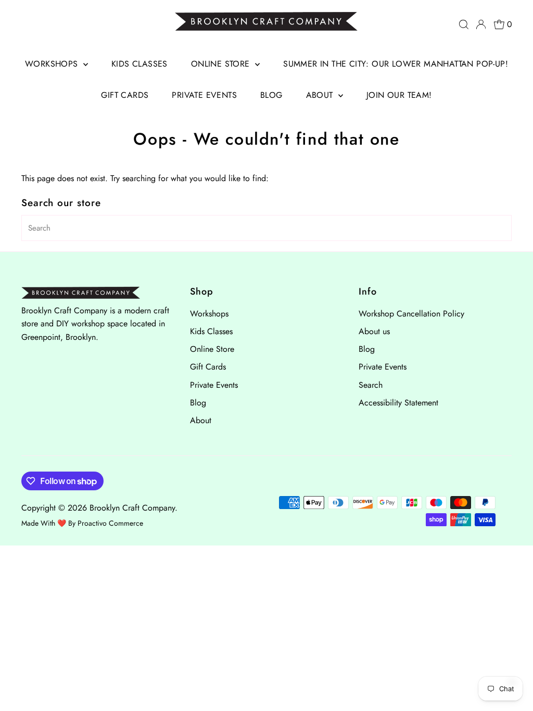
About (321, 95)
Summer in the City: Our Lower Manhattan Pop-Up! (395, 64)
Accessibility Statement (398, 403)
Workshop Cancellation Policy (411, 314)
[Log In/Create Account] (481, 24)
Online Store (221, 64)
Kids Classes (139, 64)
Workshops (53, 64)
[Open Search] (463, 24)
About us (374, 331)
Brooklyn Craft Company (132, 508)
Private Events (204, 95)
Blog (271, 95)
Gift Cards (124, 95)
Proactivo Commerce (110, 523)
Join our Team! (399, 95)
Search (371, 385)
